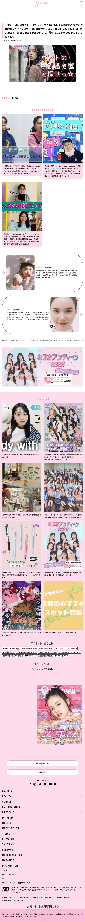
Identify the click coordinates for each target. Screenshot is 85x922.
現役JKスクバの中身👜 (11, 649)
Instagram (8, 839)
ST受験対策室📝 (8, 652)
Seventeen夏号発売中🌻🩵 (26, 652)
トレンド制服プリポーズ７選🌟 (69, 652)
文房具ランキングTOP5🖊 (47, 652)
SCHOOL (7, 801)
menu (81, 5)
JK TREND (7, 817)
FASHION (7, 791)
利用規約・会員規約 (63, 897)
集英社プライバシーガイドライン (42, 897)
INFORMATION (10, 865)
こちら (38, 916)
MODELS (7, 823)
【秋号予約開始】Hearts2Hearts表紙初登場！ (37, 649)
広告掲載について (7, 897)
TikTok (6, 833)
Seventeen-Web (8, 341)
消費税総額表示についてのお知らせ (12, 900)
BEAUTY (6, 796)
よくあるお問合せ (22, 897)
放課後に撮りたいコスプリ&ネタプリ (55, 656)
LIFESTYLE (8, 812)
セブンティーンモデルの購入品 (66, 649)
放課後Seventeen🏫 (32, 656)
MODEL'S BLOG (10, 828)
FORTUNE (7, 849)
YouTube (19, 341)
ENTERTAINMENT (12, 807)
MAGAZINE (8, 860)
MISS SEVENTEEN (12, 855)
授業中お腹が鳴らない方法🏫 (13, 656)
